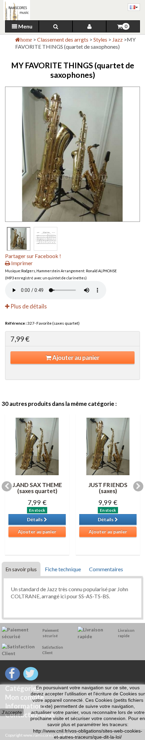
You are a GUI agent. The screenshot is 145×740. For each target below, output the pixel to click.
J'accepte (12, 712)
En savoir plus (21, 569)
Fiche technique (63, 569)
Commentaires (106, 569)
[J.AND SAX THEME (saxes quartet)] (37, 446)
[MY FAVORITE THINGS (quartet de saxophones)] (18, 239)
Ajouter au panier (75, 357)
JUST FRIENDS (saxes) (107, 488)
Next (138, 486)
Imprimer (21, 263)
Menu (24, 26)
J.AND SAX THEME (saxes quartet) (37, 488)
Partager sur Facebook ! (33, 256)
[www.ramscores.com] (15, 10)
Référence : (16, 323)
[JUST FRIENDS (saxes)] (108, 446)
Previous (7, 486)
